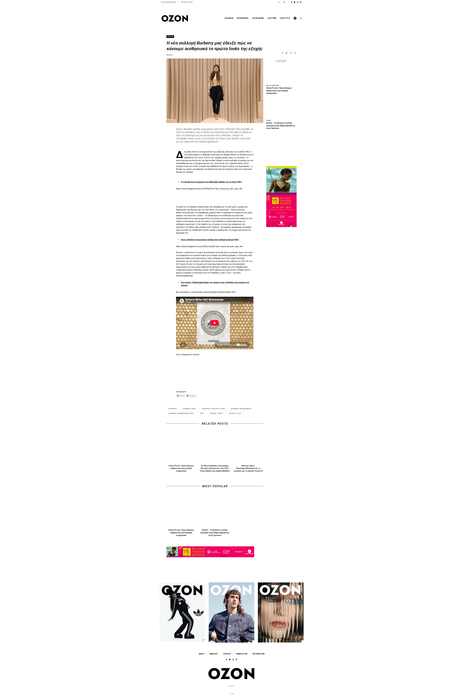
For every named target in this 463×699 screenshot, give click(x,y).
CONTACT (227, 654)
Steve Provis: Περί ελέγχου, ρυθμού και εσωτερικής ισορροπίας (181, 468)
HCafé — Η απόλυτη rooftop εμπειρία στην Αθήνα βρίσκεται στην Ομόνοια (214, 532)
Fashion (229, 18)
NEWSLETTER (187, 2)
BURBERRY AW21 (189, 409)
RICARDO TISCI (235, 413)
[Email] (295, 53)
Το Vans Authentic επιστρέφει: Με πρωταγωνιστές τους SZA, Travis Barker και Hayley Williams (215, 468)
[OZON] (231, 679)
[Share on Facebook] (282, 53)
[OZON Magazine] (175, 18)
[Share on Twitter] (286, 53)
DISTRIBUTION (258, 654)
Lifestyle (285, 18)
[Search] (300, 18)
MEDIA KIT (214, 654)
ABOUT (201, 654)
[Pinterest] (291, 53)
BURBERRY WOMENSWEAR (241, 409)
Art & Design (272, 85)
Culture (272, 18)
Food (268, 120)
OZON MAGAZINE (168, 2)
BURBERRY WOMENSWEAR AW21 (181, 413)
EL (279, 2)
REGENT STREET (216, 413)
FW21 (202, 413)
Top (232, 694)
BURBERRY (173, 409)
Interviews (243, 18)
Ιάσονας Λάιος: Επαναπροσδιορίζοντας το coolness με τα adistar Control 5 (248, 468)
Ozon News (258, 18)
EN (284, 2)
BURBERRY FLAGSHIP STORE (213, 409)
